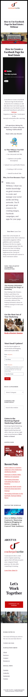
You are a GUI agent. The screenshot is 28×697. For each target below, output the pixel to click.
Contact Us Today (14, 604)
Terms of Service (9, 691)
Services (5, 655)
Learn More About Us (10, 570)
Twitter (5, 679)
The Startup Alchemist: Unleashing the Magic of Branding (13, 287)
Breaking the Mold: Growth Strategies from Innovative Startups (12, 489)
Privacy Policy (19, 691)
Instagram (6, 676)
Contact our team (8, 643)
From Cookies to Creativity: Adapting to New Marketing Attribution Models (13, 470)
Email (8, 364)
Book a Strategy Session (13, 333)
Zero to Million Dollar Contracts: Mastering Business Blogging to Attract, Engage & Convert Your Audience (14, 522)
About (5, 652)
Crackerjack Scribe (19, 690)
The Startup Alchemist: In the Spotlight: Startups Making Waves (13, 496)
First (5, 356)
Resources (6, 661)
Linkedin (6, 673)
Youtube (5, 670)
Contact (5, 658)
